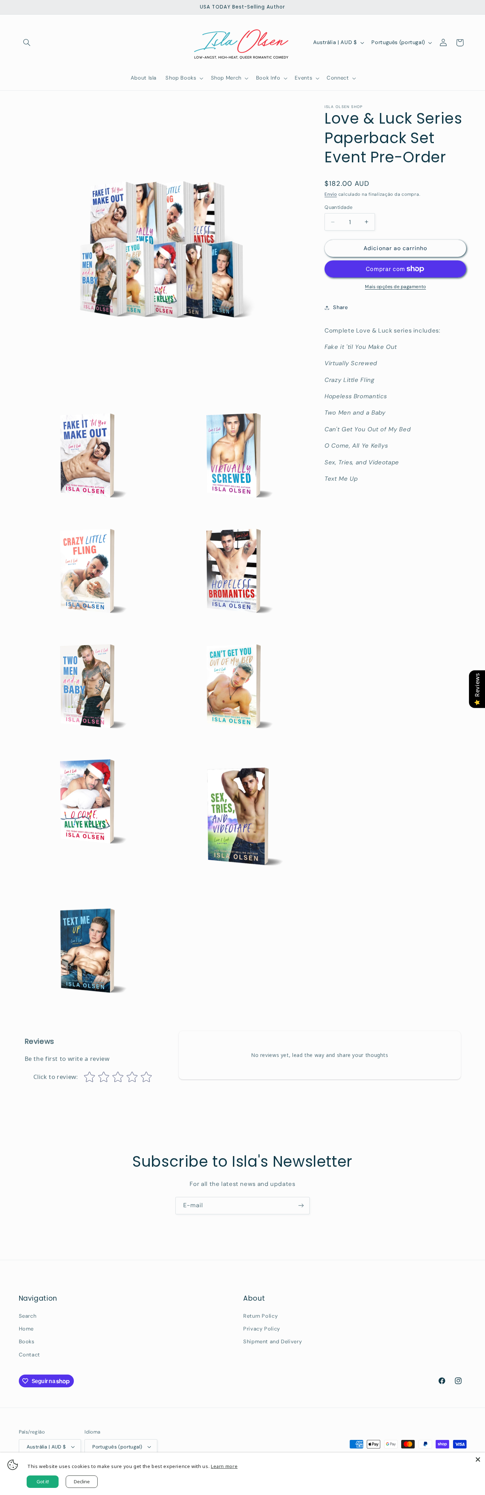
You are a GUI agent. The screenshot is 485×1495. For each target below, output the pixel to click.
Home (26, 1328)
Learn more (224, 1466)
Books (26, 1341)
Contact (29, 1354)
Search (28, 1315)
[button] (27, 42)
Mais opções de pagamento (395, 287)
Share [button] (340, 307)
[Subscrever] (301, 1205)
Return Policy (260, 1315)
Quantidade (339, 207)
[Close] (477, 1459)
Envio (331, 194)
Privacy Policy (261, 1328)
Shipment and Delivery (272, 1341)
